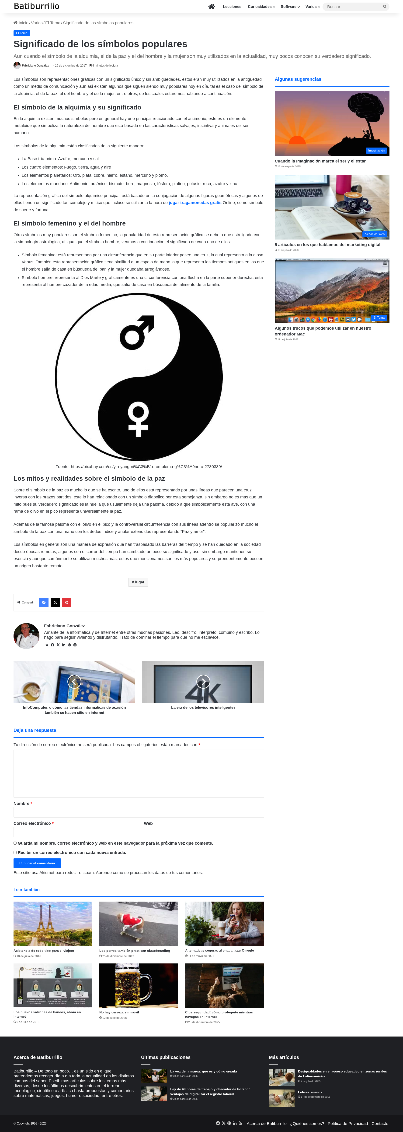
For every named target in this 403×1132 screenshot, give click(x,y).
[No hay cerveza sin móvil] (138, 985)
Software (288, 7)
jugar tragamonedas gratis (195, 202)
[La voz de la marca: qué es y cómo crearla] (154, 1076)
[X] (58, 645)
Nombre (23, 803)
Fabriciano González (35, 65)
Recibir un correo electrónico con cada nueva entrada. (72, 852)
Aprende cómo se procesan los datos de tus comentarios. (149, 872)
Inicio (22, 23)
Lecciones (232, 7)
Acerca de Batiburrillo (267, 1123)
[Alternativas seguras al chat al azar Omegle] (224, 924)
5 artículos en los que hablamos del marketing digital (327, 244)
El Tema (52, 23)
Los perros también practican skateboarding (134, 950)
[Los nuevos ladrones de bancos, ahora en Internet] (53, 985)
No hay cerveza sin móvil (119, 1012)
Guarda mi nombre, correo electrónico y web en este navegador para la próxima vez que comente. (115, 843)
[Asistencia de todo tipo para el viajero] (53, 924)
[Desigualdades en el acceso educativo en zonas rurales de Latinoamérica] (282, 1077)
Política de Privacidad (348, 1123)
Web (148, 823)
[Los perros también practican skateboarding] (138, 924)
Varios (311, 7)
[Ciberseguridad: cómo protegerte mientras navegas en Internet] (224, 985)
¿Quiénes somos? (307, 1123)
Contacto (380, 1123)
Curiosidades (260, 7)
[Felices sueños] (282, 1098)
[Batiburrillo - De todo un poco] (37, 6)
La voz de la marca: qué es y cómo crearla (203, 1071)
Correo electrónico (34, 823)
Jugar (139, 582)
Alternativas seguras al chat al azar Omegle (219, 950)
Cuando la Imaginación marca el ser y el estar (320, 161)
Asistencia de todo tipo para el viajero (44, 950)
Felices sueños (310, 1092)
